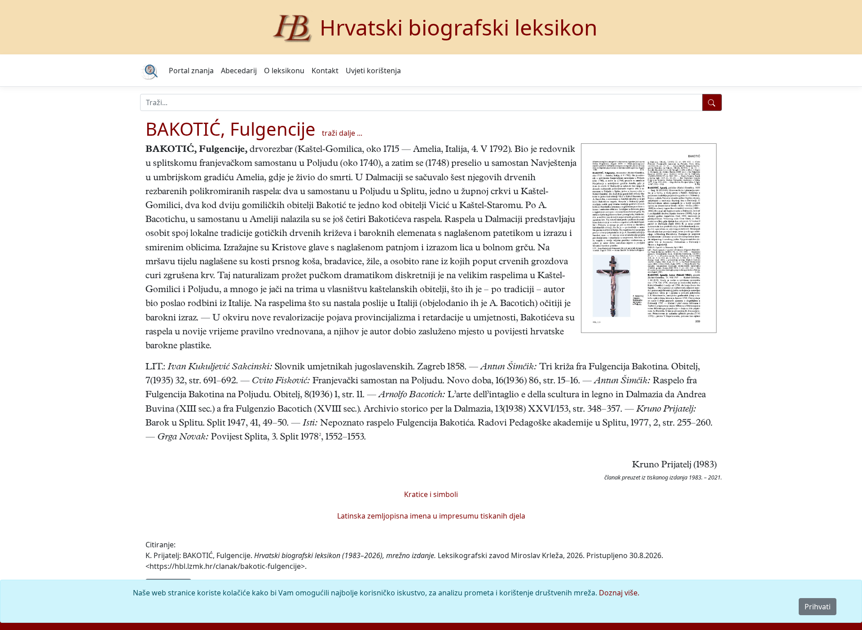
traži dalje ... (342, 133)
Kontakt (325, 70)
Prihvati (818, 607)
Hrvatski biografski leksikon (459, 27)
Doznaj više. (619, 593)
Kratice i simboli (431, 494)
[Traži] (712, 102)
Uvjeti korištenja (373, 70)
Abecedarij (239, 70)
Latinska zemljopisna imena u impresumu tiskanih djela (431, 516)
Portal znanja (191, 70)
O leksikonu (284, 70)
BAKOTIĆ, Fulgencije (230, 128)
